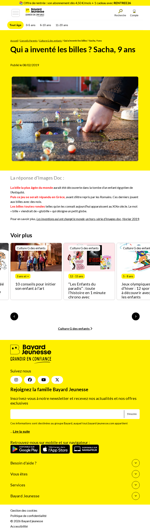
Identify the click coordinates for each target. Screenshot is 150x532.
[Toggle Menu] (15, 13)
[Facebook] (30, 380)
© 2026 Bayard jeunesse (26, 521)
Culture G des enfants (50, 40)
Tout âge (15, 25)
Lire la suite (21, 431)
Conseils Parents (29, 40)
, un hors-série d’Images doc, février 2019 (88, 219)
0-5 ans (30, 25)
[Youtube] (43, 380)
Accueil (14, 40)
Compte (134, 15)
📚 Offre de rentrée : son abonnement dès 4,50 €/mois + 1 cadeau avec (75, 3)
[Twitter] (57, 380)
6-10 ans (45, 25)
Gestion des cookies (23, 510)
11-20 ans (62, 25)
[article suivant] (136, 316)
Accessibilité (19, 526)
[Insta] (16, 380)
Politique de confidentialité (28, 516)
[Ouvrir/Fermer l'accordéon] (136, 463)
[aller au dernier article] (14, 316)
